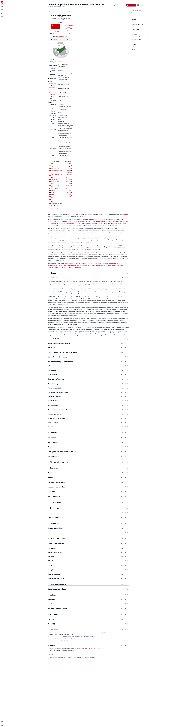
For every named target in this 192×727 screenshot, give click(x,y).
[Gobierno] (122, 433)
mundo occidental (95, 230)
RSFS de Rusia (54, 165)
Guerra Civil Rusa (119, 237)
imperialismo (101, 237)
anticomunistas (120, 241)
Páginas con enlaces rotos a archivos (57, 657)
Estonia (52, 192)
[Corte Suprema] (122, 456)
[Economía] (122, 468)
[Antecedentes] (122, 278)
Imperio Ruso (65, 281)
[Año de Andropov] (122, 405)
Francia (89, 239)
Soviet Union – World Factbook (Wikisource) (83, 636)
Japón (52, 205)
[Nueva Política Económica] (122, 357)
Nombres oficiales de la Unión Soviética (91, 648)
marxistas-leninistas (59, 216)
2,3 (55, 635)
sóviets (95, 241)
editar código (127, 273)
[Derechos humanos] (122, 584)
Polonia (52, 185)
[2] (64, 103)
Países (69, 657)
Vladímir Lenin (61, 77)
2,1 (52, 635)
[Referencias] (122, 630)
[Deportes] (122, 600)
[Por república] (122, 570)
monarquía (95, 281)
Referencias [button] (54, 630)
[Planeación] (122, 473)
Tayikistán (68, 181)
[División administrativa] (122, 462)
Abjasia (114, 265)
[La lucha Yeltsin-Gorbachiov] (122, 418)
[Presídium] (122, 447)
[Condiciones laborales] (122, 543)
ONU (117, 225)
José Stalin (60, 79)
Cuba (71, 137)
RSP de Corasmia (55, 181)
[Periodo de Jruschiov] (122, 397)
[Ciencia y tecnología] (122, 517)
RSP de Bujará (54, 179)
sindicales (121, 230)
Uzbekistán (68, 179)
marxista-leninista (70, 73)
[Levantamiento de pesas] (122, 604)
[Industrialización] (122, 366)
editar (125, 273)
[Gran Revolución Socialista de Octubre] (122, 343)
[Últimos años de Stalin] (122, 388)
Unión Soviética (59, 9)
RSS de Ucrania (54, 166)
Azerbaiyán (68, 185)
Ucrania (69, 174)
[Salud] (122, 566)
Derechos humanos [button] (58, 584)
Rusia (69, 190)
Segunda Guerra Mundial (76, 246)
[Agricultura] (122, 477)
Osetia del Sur (120, 265)
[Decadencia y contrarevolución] (122, 410)
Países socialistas (77, 657)
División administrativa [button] (59, 462)
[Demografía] (122, 523)
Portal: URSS (67, 11)
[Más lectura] (122, 614)
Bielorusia (68, 188)
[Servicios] (122, 492)
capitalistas (93, 237)
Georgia (69, 168)
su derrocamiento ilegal (91, 263)
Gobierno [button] (53, 433)
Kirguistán (68, 177)
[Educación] (122, 548)
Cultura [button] (53, 595)
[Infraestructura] (122, 502)
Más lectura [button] (54, 614)
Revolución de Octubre (53, 221)
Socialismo (60, 70)
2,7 (60, 635)
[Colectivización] (122, 370)
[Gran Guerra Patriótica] (122, 379)
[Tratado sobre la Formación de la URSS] (122, 352)
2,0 (50, 635)
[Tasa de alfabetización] (122, 552)
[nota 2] (104, 213)
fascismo (59, 247)
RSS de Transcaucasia (89, 221)
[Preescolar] (122, 557)
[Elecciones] (122, 437)
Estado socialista (61, 73)
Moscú (59, 61)
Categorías (50, 654)
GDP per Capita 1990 (66, 640)
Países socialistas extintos (89, 657)
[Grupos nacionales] (122, 528)
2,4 (56, 635)
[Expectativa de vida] (122, 574)
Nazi (91, 246)
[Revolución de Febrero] (122, 339)
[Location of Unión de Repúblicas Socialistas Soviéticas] (61, 50)
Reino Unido (83, 239)
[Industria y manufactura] (122, 487)
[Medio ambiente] (122, 496)
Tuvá (52, 199)
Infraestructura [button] (56, 502)
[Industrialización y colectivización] (122, 362)
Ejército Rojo (121, 247)
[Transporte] (122, 508)
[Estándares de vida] (122, 539)
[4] (61, 118)
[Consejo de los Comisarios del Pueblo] (122, 451)
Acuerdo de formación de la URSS (76, 219)
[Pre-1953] (122, 619)
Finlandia (53, 188)
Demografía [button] (54, 523)
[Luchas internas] (122, 374)
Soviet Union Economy (67, 638)
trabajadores (88, 283)
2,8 (61, 635)
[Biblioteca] (2, 13)
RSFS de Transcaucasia (56, 170)
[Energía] (122, 513)
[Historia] (122, 273)
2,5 (57, 635)
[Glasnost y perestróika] (122, 414)
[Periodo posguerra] (122, 384)
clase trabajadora (88, 228)
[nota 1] (63, 19)
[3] (60, 112)
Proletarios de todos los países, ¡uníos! (61, 35)
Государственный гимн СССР (63, 36)
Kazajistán (68, 192)
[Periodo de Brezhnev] (122, 401)
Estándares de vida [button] (57, 539)
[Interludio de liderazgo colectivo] (122, 392)
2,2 (53, 635)
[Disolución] (122, 427)
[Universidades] (122, 561)
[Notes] (122, 645)
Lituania (53, 196)
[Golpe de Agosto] (122, 423)
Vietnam (61, 260)
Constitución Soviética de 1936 (81, 232)
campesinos (69, 254)
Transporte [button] (54, 508)
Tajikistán (73, 223)
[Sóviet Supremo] (122, 442)
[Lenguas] (122, 533)
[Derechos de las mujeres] (122, 589)
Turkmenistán (67, 187)
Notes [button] (52, 646)
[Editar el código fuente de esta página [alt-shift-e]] (134, 5)
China (62, 157)
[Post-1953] (122, 624)
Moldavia (69, 176)
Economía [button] (54, 468)
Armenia (69, 183)
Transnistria (86, 265)
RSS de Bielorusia (55, 168)
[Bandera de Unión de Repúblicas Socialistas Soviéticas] (55, 26)
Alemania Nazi (54, 203)
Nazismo (89, 249)
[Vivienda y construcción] (122, 482)
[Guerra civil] (122, 347)
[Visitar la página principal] (2, 2)
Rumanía (53, 190)
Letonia (52, 194)
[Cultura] (122, 595)
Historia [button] (53, 273)
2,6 (59, 635)
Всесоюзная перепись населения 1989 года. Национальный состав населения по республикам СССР (81, 632)
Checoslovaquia (54, 208)
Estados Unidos (64, 139)
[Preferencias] (2, 721)
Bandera (56, 29)
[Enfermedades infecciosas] (122, 578)
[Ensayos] (2, 16)
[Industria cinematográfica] (122, 609)
